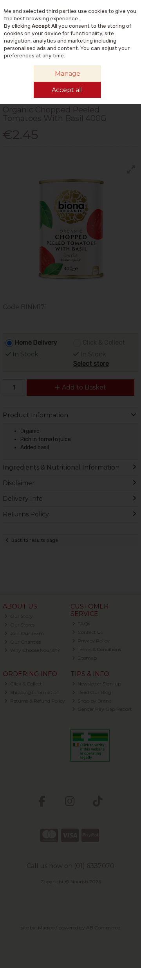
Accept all (67, 90)
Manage (67, 73)
